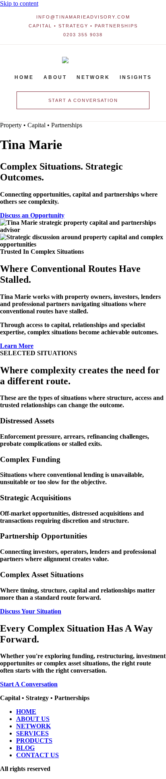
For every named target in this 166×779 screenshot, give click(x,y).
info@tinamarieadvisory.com (83, 17)
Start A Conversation (29, 684)
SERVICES (32, 733)
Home (24, 77)
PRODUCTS (34, 740)
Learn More (16, 345)
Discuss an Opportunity (32, 215)
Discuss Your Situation (30, 611)
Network (93, 77)
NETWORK (33, 726)
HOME (26, 711)
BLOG (25, 747)
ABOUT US (33, 718)
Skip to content (19, 3)
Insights (136, 77)
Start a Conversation (83, 100)
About (55, 77)
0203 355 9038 (83, 34)
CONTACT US (37, 755)
